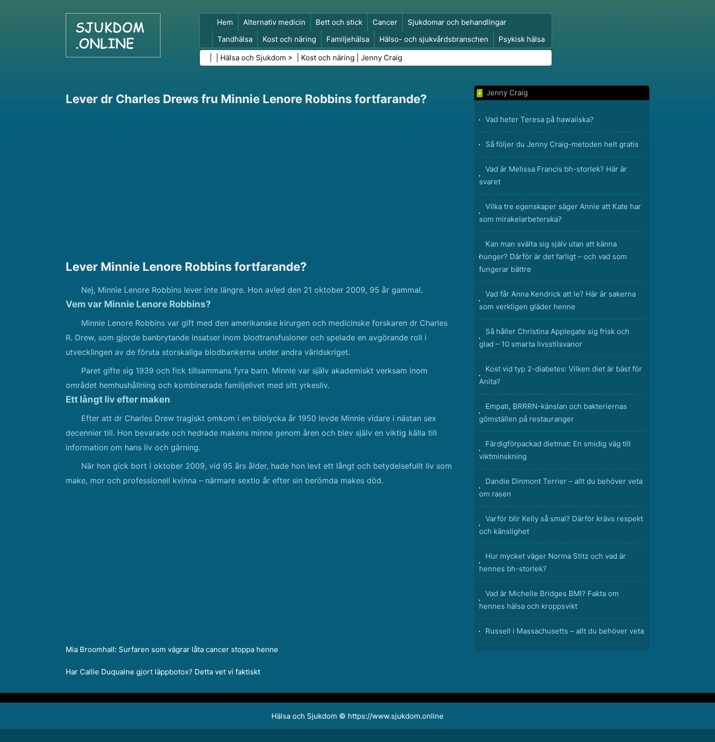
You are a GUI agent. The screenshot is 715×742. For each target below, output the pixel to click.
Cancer (385, 22)
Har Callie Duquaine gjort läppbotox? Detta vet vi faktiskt (163, 671)
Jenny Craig (381, 57)
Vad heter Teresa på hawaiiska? (539, 119)
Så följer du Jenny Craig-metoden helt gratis (562, 144)
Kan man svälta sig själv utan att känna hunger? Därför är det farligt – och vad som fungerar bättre (553, 256)
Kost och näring (289, 39)
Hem (225, 22)
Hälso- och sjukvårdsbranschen (433, 39)
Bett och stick (339, 22)
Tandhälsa (234, 39)
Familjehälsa (347, 39)
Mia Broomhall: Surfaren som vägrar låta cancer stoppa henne (172, 649)
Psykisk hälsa (522, 39)
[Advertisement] (260, 183)
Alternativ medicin (274, 22)
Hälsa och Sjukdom (253, 57)
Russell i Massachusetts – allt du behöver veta (564, 631)
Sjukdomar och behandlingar (457, 22)
